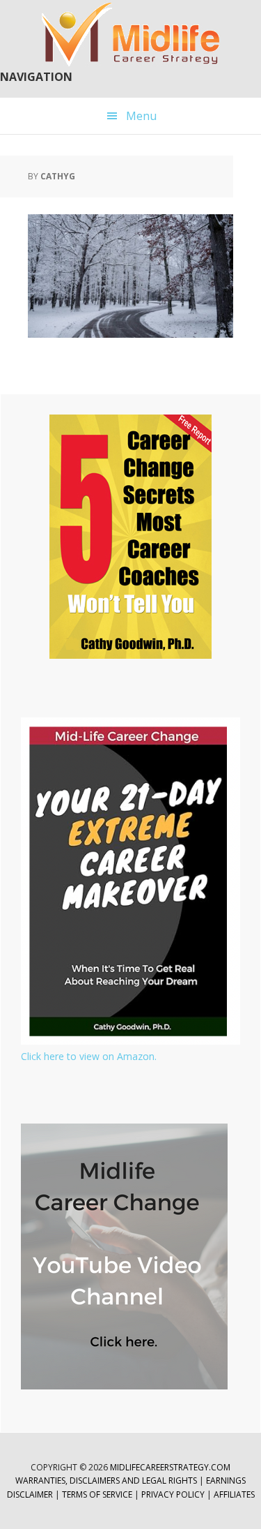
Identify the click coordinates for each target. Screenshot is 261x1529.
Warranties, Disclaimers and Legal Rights (106, 1480)
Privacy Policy (174, 1494)
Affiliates (234, 1494)
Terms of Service (97, 1494)
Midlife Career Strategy (130, 35)
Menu (141, 116)
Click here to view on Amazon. (89, 1056)
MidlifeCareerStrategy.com (170, 1467)
